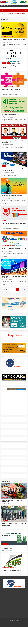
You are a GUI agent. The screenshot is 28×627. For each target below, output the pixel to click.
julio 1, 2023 (4, 225)
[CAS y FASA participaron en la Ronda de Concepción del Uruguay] (14, 159)
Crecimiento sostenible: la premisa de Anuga (14, 223)
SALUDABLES (9, 36)
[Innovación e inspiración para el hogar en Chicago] (14, 56)
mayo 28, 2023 (5, 251)
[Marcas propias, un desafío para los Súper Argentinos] (14, 131)
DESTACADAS (5, 111)
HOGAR (8, 62)
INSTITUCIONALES (6, 567)
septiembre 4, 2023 (6, 172)
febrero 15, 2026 (5, 526)
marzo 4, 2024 (5, 42)
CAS (11, 623)
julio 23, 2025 (4, 572)
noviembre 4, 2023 (6, 91)
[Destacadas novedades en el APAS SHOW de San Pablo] (14, 267)
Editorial (10, 42)
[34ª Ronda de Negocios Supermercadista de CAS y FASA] (14, 239)
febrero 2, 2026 (5, 550)
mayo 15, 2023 (5, 279)
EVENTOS (4, 36)
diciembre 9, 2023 (5, 69)
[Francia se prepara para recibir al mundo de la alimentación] (14, 30)
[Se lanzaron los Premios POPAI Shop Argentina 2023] (14, 186)
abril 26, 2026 (4, 503)
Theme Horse (21, 623)
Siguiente (14, 292)
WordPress (18, 624)
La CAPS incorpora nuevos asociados (12, 570)
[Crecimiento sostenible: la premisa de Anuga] (14, 214)
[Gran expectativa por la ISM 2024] (14, 80)
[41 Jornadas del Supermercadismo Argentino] (14, 105)
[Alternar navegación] (2, 10)
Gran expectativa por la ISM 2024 (11, 89)
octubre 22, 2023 (5, 117)
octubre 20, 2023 (5, 144)
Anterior (5, 289)
